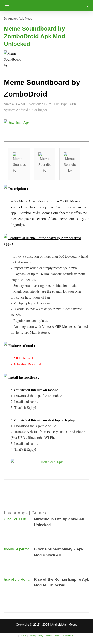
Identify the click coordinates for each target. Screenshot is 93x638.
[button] (13, 59)
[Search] (85, 5)
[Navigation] (5, 5)
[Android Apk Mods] (47, 4)
